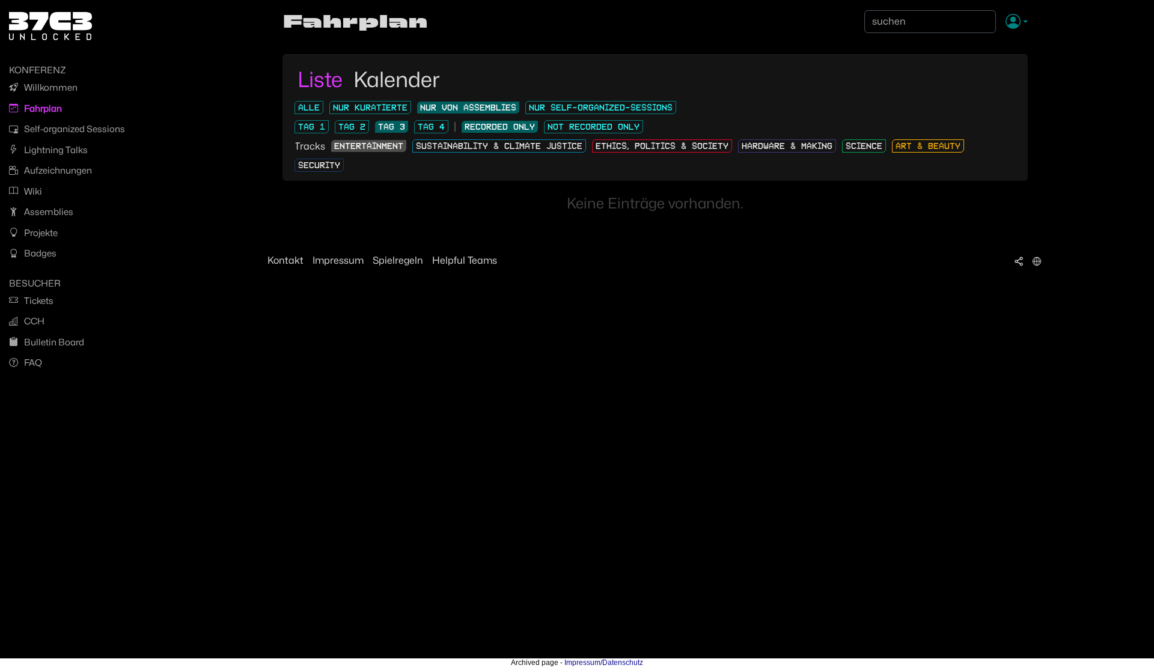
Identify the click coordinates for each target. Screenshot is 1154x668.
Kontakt (285, 260)
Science (864, 146)
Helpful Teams (464, 260)
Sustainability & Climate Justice (499, 146)
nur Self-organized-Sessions (601, 107)
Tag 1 (311, 127)
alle (309, 107)
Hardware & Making (787, 146)
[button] (1017, 22)
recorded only (500, 127)
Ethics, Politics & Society (662, 146)
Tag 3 (391, 127)
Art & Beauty (928, 146)
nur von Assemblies (468, 107)
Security (319, 165)
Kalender (396, 79)
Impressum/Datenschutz (603, 662)
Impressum (338, 260)
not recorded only (594, 127)
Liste (322, 79)
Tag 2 (351, 127)
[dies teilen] (1019, 261)
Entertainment (368, 146)
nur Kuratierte (370, 107)
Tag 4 (431, 127)
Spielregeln (398, 260)
